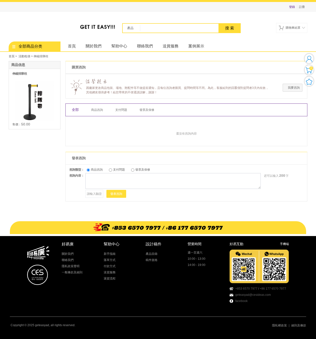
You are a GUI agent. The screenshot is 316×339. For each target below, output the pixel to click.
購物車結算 (293, 27)
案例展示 (196, 46)
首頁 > (13, 56)
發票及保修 (146, 110)
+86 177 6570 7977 (273, 288)
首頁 (72, 46)
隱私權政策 (279, 325)
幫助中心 (119, 46)
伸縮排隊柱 (19, 73)
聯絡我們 (145, 46)
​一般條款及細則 (72, 272)
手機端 (284, 244)
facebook (241, 301)
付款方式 (110, 266)
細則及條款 (298, 325)
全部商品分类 (30, 46)
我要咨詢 (294, 87)
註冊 (302, 7)
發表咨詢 (116, 194)
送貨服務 (170, 46)
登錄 (292, 7)
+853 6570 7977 (246, 288)
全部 (75, 110)
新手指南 (110, 254)
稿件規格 (152, 260)
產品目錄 (152, 254)
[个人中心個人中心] (309, 58)
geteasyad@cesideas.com (253, 295)
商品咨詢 (97, 110)
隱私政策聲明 (70, 266)
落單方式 (110, 260)
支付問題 (121, 110)
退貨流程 (110, 278)
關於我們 (93, 46)
